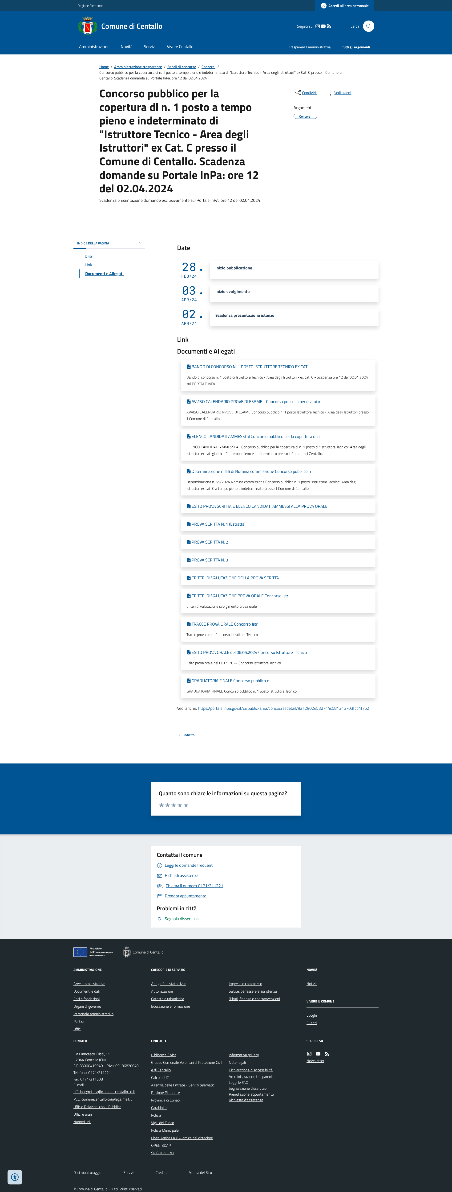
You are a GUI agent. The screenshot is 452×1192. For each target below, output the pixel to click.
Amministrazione (94, 46)
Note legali (237, 1062)
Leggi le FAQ (238, 1082)
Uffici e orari (82, 1114)
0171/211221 (99, 1072)
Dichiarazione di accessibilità (251, 1070)
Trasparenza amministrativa (310, 47)
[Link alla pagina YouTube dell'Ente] (318, 1054)
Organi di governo (87, 1006)
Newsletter (315, 1061)
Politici (78, 1021)
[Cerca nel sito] (366, 26)
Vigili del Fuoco (162, 1123)
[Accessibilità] (15, 1177)
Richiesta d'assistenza (246, 1100)
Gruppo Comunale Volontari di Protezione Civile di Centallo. (186, 1066)
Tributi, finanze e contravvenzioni (254, 999)
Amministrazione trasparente (138, 67)
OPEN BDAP (161, 1145)
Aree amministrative (89, 983)
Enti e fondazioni (86, 999)
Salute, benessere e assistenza (253, 991)
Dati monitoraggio (87, 1172)
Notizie (312, 983)
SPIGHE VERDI (162, 1153)
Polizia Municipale (165, 1130)
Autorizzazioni (162, 991)
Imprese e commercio (245, 983)
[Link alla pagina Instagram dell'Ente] (309, 1054)
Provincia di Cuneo (165, 1100)
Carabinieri (159, 1107)
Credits (161, 1172)
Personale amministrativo (93, 1014)
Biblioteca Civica (163, 1055)
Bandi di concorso (181, 67)
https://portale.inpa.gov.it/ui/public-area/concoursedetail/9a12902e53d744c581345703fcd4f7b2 (283, 708)
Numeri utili (82, 1122)
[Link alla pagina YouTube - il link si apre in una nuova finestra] (323, 26)
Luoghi (312, 1015)
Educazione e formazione (170, 1006)
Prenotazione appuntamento (251, 1094)
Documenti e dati (86, 991)
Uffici (77, 1029)
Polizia (156, 1115)
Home (104, 67)
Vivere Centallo (180, 46)
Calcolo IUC (160, 1077)
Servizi (150, 46)
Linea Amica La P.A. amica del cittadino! (182, 1138)
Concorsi (208, 67)
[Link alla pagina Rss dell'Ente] (327, 1054)
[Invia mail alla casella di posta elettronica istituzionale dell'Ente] (104, 1091)
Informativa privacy (244, 1055)
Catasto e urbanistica (167, 999)
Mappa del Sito (200, 1172)
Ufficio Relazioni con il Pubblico (97, 1107)
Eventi (312, 1023)
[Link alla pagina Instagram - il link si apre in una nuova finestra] (317, 26)
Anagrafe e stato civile (168, 983)
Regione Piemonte (90, 5)
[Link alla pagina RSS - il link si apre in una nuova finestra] (329, 26)
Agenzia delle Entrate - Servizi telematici (183, 1085)
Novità (127, 46)
